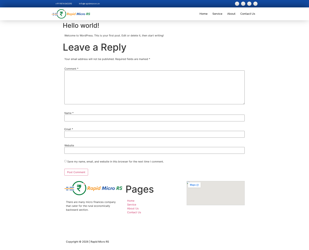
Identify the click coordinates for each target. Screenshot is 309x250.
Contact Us (247, 13)
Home (204, 13)
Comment (71, 68)
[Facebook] (93, 221)
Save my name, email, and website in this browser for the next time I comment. (115, 161)
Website (69, 145)
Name (69, 113)
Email (68, 129)
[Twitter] (93, 229)
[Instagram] (93, 225)
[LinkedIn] (93, 233)
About (231, 13)
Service (217, 13)
